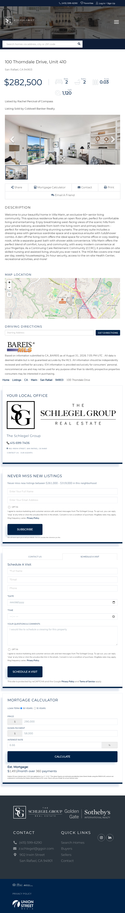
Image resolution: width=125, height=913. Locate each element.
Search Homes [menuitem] (72, 843)
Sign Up (111, 3)
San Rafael (46, 380)
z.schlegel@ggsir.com (36, 849)
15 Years (41, 708)
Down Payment (16, 728)
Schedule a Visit (90, 556)
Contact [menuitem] (67, 861)
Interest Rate (15, 740)
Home (5, 380)
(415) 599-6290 (69, 3)
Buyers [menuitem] (66, 849)
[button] (79, 44)
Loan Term (13, 708)
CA (26, 380)
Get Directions (108, 332)
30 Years (28, 708)
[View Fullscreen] (9, 294)
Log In (102, 3)
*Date (10, 596)
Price (10, 716)
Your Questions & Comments (23, 624)
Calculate (62, 756)
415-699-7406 (20, 443)
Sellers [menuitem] (66, 855)
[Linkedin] (109, 837)
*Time (10, 610)
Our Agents (26, 453)
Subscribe (25, 529)
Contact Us (13, 453)
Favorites (88, 3)
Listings (16, 380)
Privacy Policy (33, 518)
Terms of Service (87, 681)
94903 (59, 380)
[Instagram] (101, 837)
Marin (34, 380)
